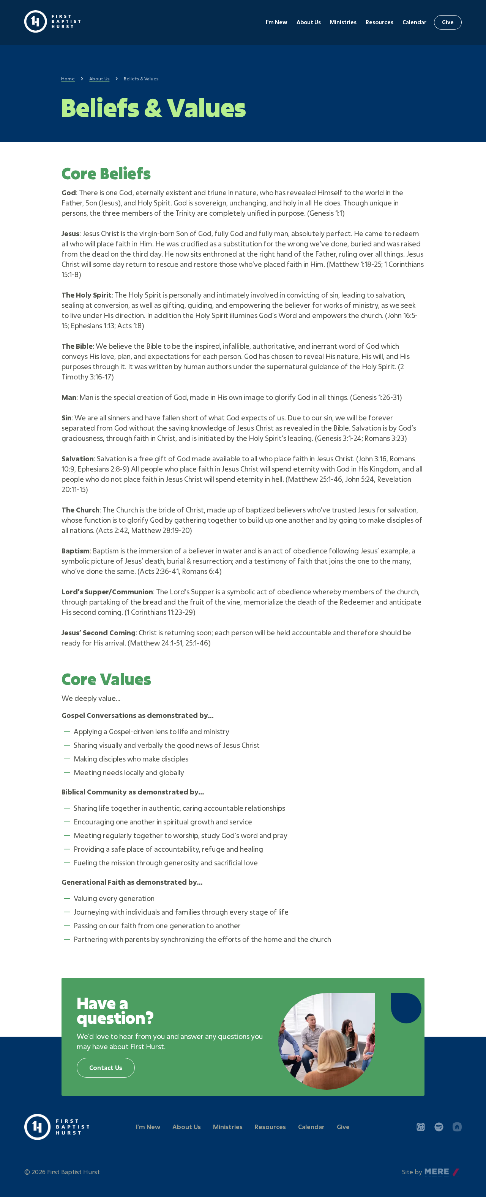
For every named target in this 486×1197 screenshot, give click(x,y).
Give (448, 22)
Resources (379, 22)
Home (68, 78)
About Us (309, 22)
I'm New (276, 22)
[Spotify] (438, 1126)
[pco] (457, 1126)
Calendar (414, 22)
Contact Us (105, 1068)
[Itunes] (420, 1126)
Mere (432, 1170)
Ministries (343, 22)
